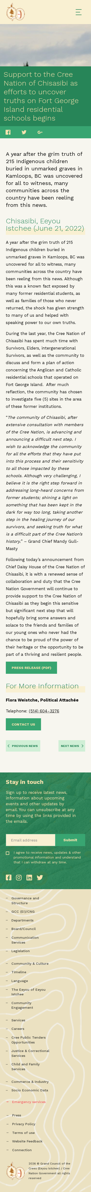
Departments (22, 920)
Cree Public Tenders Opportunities (28, 1039)
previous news (25, 746)
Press (16, 1115)
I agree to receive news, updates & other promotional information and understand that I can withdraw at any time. (30, 866)
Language (19, 981)
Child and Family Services (25, 1066)
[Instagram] (20, 877)
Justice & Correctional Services (30, 1053)
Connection (22, 1150)
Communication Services (25, 940)
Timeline (18, 972)
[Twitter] (40, 877)
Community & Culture (30, 963)
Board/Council (23, 929)
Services (18, 1020)
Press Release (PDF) (31, 668)
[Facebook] (10, 877)
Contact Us (23, 724)
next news (70, 746)
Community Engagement (22, 1005)
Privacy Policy (23, 1124)
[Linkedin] (30, 877)
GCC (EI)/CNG (23, 911)
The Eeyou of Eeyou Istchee (28, 992)
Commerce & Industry (30, 1082)
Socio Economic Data (29, 1090)
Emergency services (29, 1102)
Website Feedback (27, 1141)
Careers (17, 1029)
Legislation (20, 951)
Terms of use (23, 1133)
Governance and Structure (25, 900)
